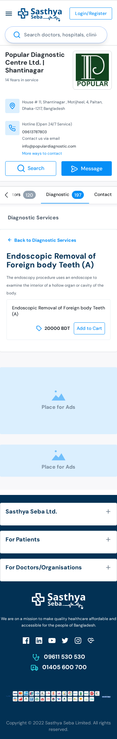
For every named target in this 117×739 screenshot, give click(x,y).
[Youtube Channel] (52, 640)
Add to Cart (89, 328)
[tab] (65, 195)
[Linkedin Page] (39, 640)
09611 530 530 (64, 657)
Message (90, 168)
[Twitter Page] (65, 640)
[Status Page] (91, 640)
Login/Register (91, 13)
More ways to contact (42, 153)
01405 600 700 (64, 667)
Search (36, 168)
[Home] (40, 14)
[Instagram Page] (78, 640)
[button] (9, 13)
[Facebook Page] (26, 640)
